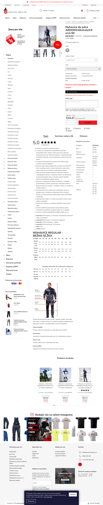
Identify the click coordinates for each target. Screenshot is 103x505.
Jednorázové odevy (13, 212)
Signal (9, 122)
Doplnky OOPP (12, 266)
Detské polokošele (13, 185)
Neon (9, 88)
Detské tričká (11, 188)
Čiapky (10, 245)
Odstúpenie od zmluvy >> (16, 478)
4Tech (9, 95)
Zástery (10, 248)
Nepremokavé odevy (14, 172)
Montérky (10, 58)
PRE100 (10, 85)
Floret (9, 98)
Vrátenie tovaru (13, 471)
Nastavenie (31, 501)
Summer (10, 92)
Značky (9, 274)
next (96, 386)
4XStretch (11, 102)
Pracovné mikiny (12, 165)
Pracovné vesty (12, 162)
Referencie (35, 458)
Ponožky (10, 238)
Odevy (8, 55)
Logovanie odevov (60, 455)
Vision (9, 82)
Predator (10, 105)
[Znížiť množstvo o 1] (67, 123)
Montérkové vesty (13, 135)
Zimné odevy (11, 175)
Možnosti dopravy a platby (17, 466)
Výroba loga (26, 5)
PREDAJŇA (8, 5)
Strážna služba (12, 222)
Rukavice (9, 259)
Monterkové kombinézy (14, 148)
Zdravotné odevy (13, 202)
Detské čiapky (12, 182)
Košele (10, 218)
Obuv (8, 255)
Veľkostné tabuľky (14, 480)
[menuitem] (7, 18)
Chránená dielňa (60, 451)
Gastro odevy (12, 205)
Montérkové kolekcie (14, 62)
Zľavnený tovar (12, 270)
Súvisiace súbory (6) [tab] (64, 136)
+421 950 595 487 (88, 460)
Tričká (9, 215)
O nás (34, 455)
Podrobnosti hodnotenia (90, 36)
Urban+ (10, 112)
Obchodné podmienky (15, 459)
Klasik (9, 75)
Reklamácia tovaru (14, 475)
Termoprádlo (11, 235)
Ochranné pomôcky (13, 263)
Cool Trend (11, 68)
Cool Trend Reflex (13, 125)
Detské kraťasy (12, 192)
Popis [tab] (45, 136)
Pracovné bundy (12, 158)
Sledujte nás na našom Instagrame (54, 414)
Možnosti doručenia (71, 78)
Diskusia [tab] (83, 136)
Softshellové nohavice (14, 228)
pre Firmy (17, 5)
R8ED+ (10, 115)
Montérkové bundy (13, 132)
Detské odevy (12, 178)
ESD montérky (12, 152)
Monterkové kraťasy (13, 145)
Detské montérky (13, 65)
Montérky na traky (13, 142)
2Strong (10, 78)
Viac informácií (48, 497)
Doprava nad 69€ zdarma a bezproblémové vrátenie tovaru (51, 2)
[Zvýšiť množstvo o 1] (75, 123)
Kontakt (34, 451)
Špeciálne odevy (13, 208)
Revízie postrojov (60, 453)
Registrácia (93, 5)
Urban (9, 108)
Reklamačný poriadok (15, 468)
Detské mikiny (12, 195)
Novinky (10, 251)
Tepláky (10, 231)
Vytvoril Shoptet (94, 503)
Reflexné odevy (12, 168)
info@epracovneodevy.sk (89, 452)
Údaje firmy (35, 453)
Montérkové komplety (14, 128)
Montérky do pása (13, 138)
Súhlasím (73, 494)
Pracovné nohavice (13, 225)
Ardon (72, 38)
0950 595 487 (86, 456)
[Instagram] (80, 464)
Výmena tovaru (13, 473)
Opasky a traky (12, 242)
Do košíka (88, 123)
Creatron (10, 118)
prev (34, 386)
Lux (9, 72)
